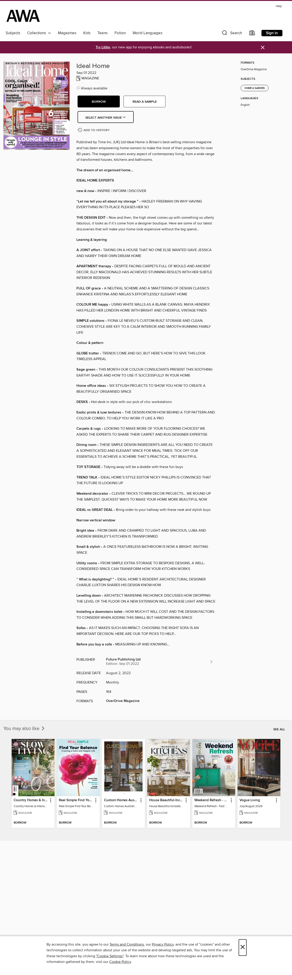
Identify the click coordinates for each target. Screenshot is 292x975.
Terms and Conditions (127, 944)
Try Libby (103, 47)
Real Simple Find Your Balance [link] (76, 800)
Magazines (67, 33)
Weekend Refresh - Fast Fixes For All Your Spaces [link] (211, 800)
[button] (231, 33)
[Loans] (252, 33)
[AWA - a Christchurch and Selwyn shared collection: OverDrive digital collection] (23, 15)
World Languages (147, 33)
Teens (102, 33)
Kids (87, 33)
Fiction (120, 33)
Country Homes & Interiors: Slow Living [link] (31, 800)
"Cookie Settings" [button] (109, 956)
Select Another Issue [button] (104, 118)
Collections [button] (37, 33)
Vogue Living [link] (250, 800)
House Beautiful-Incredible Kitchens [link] (166, 800)
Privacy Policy (163, 944)
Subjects (13, 33)
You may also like (22, 729)
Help (279, 6)
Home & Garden (255, 88)
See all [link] (279, 729)
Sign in (272, 33)
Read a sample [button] (145, 102)
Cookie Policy (120, 961)
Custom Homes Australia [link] (121, 800)
